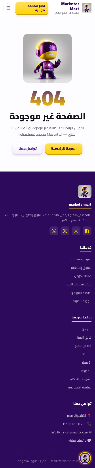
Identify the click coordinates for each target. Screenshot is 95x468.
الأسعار (86, 362)
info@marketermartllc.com (69, 432)
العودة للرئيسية (64, 148)
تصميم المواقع (81, 293)
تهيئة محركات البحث (78, 284)
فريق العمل (83, 337)
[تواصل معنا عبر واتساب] (85, 458)
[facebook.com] (87, 230)
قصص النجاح (83, 346)
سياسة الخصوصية (79, 387)
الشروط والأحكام (80, 379)
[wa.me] (53, 230)
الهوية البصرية (82, 301)
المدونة (86, 371)
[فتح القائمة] (8, 8)
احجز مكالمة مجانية (36, 8)
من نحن (86, 329)
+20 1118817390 (74, 424)
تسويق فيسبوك (81, 259)
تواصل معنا (28, 148)
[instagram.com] (76, 230)
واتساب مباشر (77, 440)
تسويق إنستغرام (81, 268)
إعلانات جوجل (82, 276)
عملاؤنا (86, 354)
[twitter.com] (65, 230)
